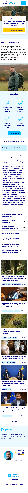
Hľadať (14, 467)
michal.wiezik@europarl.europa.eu (14, 484)
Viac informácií (13, 133)
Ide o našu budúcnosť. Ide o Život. (14, 30)
